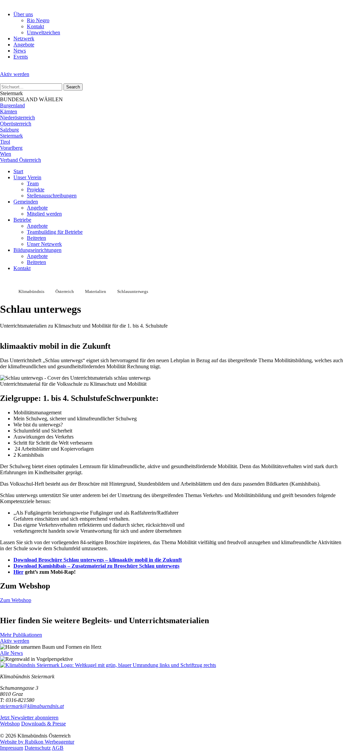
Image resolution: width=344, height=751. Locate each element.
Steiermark (11, 136)
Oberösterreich (15, 123)
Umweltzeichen (43, 32)
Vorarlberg (11, 148)
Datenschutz (38, 748)
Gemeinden (25, 201)
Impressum (11, 748)
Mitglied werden (44, 214)
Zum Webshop (15, 600)
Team (33, 183)
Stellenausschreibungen (52, 195)
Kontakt (35, 26)
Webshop (10, 723)
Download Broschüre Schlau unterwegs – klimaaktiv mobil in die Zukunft (97, 560)
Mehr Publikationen (21, 635)
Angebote (23, 44)
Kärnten (8, 111)
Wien (5, 154)
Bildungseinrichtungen (37, 250)
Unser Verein (27, 177)
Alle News (11, 653)
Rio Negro (38, 20)
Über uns (23, 14)
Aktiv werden (14, 74)
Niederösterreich (17, 117)
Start (18, 171)
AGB (57, 748)
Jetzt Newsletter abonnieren (29, 717)
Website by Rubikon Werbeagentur (37, 742)
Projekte (35, 189)
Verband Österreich (20, 160)
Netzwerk (23, 38)
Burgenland (12, 105)
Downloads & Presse (43, 723)
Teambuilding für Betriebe (55, 232)
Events (20, 57)
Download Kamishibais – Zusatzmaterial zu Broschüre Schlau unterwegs (96, 566)
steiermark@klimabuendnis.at (32, 706)
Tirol (5, 142)
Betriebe (22, 220)
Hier (18, 572)
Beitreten (36, 238)
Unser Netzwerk (44, 244)
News (19, 50)
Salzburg (9, 130)
